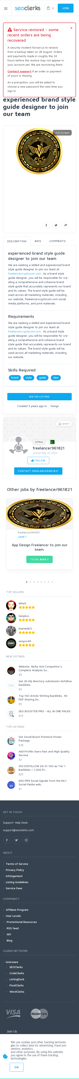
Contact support (19, 71)
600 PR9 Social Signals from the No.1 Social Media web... (43, 782)
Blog (9, 940)
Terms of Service (17, 863)
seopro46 (25, 641)
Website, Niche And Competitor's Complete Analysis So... (40, 668)
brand (14, 377)
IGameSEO (25, 628)
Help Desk (21, 822)
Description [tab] (17, 241)
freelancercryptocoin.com (24, 273)
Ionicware (12, 962)
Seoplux (24, 616)
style (29, 377)
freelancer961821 (49, 448)
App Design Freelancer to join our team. (39, 547)
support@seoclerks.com (18, 830)
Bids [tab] (38, 241)
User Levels (13, 915)
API (8, 934)
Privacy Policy (15, 870)
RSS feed (12, 928)
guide (42, 377)
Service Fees (14, 888)
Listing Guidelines (17, 882)
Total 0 (39, 559)
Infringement (14, 876)
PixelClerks (17, 985)
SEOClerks (16, 967)
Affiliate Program (17, 909)
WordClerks (17, 991)
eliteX (22, 603)
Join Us (12, 1031)
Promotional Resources (21, 922)
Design (55, 406)
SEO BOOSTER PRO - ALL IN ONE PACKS (44, 711)
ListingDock (17, 979)
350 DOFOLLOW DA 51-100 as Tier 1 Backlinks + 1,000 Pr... (42, 767)
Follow (39, 460)
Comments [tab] (57, 241)
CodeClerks (17, 973)
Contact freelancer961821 (38, 470)
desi (55, 377)
